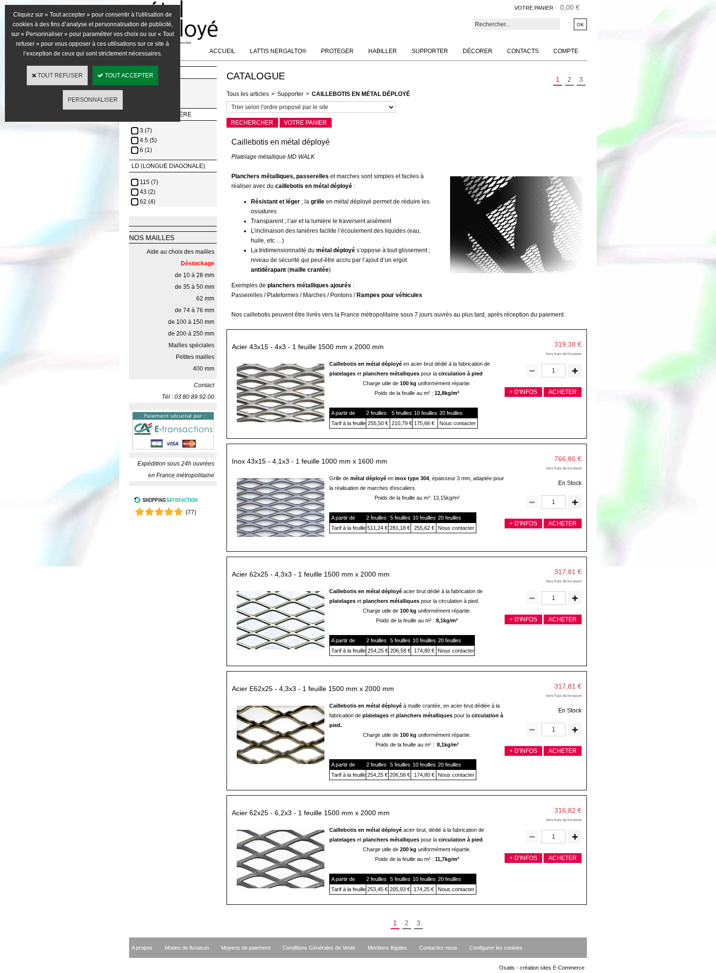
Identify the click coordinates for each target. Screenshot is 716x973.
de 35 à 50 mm (194, 286)
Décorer (477, 51)
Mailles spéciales (191, 345)
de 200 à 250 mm (191, 333)
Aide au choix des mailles (180, 251)
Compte (565, 51)
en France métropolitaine (181, 475)
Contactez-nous (438, 948)
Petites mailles (195, 357)
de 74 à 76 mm (194, 310)
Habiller (382, 51)
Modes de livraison (187, 948)
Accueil (222, 51)
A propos (142, 948)
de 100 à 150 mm (191, 321)
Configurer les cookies (496, 948)
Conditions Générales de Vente (319, 948)
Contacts (523, 51)
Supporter (430, 51)
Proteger (337, 51)
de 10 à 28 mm (194, 275)
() (191, 512)
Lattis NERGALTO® (278, 51)
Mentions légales (387, 948)
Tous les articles (247, 94)
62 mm (205, 298)
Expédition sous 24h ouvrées (175, 463)
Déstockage (197, 263)
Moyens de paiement (245, 948)
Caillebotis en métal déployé (361, 94)
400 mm (203, 368)
